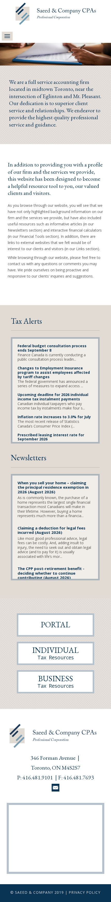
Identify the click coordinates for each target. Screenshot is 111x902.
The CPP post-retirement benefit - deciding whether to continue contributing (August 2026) (51, 573)
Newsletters (28, 458)
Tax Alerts (26, 321)
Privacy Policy (84, 892)
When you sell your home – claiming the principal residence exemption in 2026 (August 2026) (53, 487)
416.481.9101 (37, 777)
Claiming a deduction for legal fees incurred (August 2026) (51, 530)
